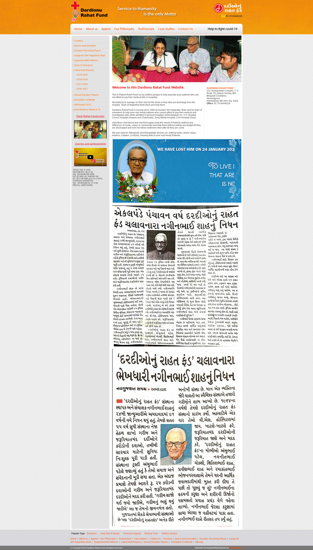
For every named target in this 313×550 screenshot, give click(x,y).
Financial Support (132, 533)
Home (78, 29)
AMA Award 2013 (82, 104)
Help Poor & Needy (110, 533)
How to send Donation (85, 45)
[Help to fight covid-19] (222, 30)
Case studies (166, 29)
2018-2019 (82, 79)
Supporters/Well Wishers (86, 60)
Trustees (78, 41)
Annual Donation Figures (86, 95)
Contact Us (185, 29)
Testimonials (146, 29)
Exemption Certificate (84, 100)
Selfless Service (169, 533)
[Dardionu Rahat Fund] (89, 21)
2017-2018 (82, 84)
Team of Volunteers (83, 65)
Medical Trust (151, 533)
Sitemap (199, 542)
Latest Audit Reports (84, 70)
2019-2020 (82, 74)
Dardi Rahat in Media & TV (87, 109)
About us (92, 29)
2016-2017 (82, 89)
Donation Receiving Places (87, 50)
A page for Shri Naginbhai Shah (89, 55)
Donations (92, 533)
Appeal (105, 29)
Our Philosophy (124, 29)
